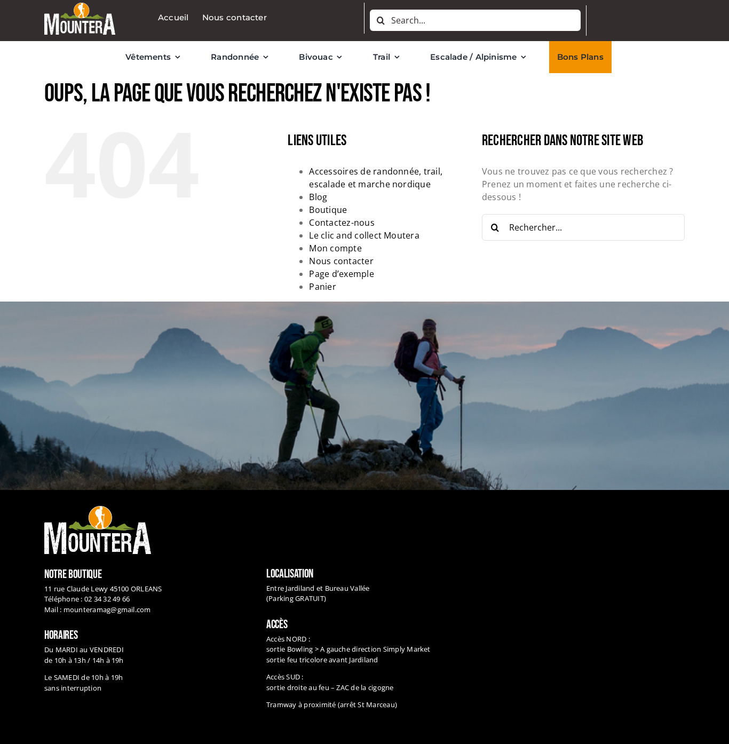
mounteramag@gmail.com (107, 609)
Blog (318, 197)
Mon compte (335, 248)
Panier (322, 286)
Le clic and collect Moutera (364, 235)
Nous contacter (341, 261)
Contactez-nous (341, 222)
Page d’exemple (341, 274)
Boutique (328, 210)
